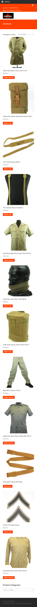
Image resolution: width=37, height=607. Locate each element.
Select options (8, 77)
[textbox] (18, 590)
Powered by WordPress (9, 603)
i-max (21, 603)
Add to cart (7, 123)
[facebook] (33, 6)
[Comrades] (7, 15)
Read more (7, 486)
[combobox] (18, 590)
